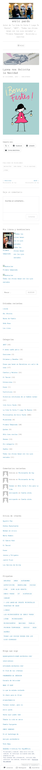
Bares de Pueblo (9, 318)
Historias (27, 594)
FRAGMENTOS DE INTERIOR (12, 676)
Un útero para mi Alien (12, 695)
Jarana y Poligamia (10, 555)
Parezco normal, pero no (13, 705)
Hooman (11, 486)
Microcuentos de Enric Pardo (14, 415)
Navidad (22, 623)
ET (19, 594)
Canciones (7, 354)
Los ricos (7, 328)
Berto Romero (8, 535)
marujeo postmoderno (11, 739)
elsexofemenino (9, 700)
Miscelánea (18, 163)
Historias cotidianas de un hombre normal (20, 397)
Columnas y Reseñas (10, 359)
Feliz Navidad (29, 166)
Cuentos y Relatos (10, 372)
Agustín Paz (7, 521)
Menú (22, 46)
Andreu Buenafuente (10, 526)
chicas (33, 585)
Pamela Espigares (10, 724)
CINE (6, 589)
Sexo (35, 627)
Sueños (5, 449)
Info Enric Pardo (10, 405)
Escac (5, 387)
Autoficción (9, 585)
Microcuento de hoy (9, 181)
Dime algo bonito (18, 589)
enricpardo (26, 76)
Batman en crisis (10, 531)
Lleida (5, 309)
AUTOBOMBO (25, 581)
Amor (16, 581)
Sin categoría (8, 444)
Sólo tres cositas (10, 434)
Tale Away (7, 744)
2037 (4, 345)
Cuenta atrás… (26, 493)
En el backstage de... (12, 734)
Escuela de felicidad (11, 680)
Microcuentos (9, 623)
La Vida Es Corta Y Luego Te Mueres (17, 410)
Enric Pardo (9, 594)
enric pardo (21, 21)
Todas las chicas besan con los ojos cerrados (18, 637)
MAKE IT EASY (8, 685)
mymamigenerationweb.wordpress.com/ (17, 656)
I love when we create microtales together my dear (19, 604)
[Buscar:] (14, 292)
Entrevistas (7, 382)
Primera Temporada (10, 424)
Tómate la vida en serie (13, 719)
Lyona (6, 170)
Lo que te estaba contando (13, 690)
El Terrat (7, 377)
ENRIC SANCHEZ (8, 729)
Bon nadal (18, 166)
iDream (7, 598)
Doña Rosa (7, 323)
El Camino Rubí (9, 540)
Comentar (31, 217)
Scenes (5, 439)
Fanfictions (7, 392)
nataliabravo (8, 661)
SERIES (26, 627)
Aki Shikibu (7, 313)
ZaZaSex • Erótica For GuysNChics (16, 749)
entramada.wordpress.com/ (13, 666)
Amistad (7, 581)
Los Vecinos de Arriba (12, 565)
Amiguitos (8, 166)
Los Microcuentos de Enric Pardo (19, 614)
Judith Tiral (8, 560)
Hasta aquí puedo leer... (13, 715)
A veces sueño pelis (11, 349)
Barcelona (22, 585)
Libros (7, 610)
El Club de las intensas (13, 671)
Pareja (32, 623)
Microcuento (17, 619)
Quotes (5, 429)
